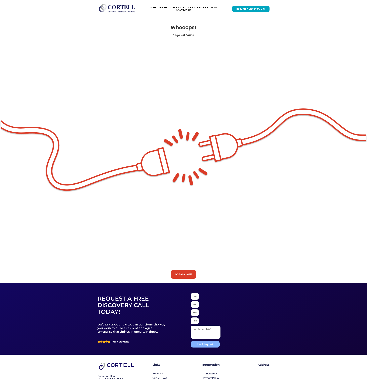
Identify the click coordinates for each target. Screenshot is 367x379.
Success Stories (197, 7)
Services (175, 7)
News (214, 7)
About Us (157, 373)
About (163, 7)
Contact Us (183, 10)
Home (153, 7)
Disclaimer (211, 373)
